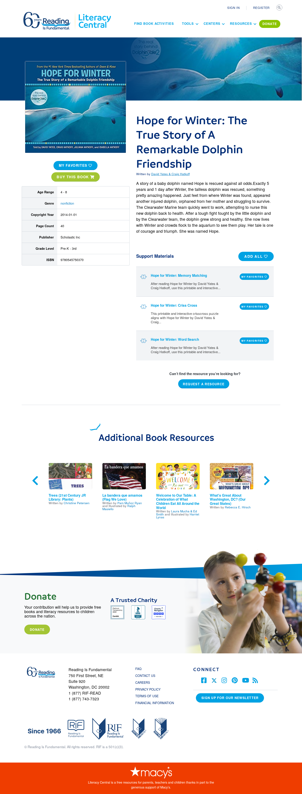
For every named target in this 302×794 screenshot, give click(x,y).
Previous (35, 481)
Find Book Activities (154, 23)
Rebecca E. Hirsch (238, 507)
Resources (241, 23)
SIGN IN (233, 7)
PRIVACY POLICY (148, 689)
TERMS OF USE (149, 696)
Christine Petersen (77, 503)
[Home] (50, 14)
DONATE (269, 23)
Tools (188, 23)
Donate (37, 629)
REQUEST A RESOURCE (203, 384)
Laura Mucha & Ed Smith (176, 512)
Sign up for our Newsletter (229, 697)
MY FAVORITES (74, 165)
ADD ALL (254, 256)
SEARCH (279, 8)
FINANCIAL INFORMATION (154, 703)
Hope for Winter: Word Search (175, 339)
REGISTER (261, 7)
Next (266, 481)
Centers (212, 23)
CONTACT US (146, 675)
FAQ (138, 668)
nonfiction (67, 203)
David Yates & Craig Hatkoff (170, 174)
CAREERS (142, 682)
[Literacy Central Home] (94, 14)
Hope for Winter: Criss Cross (174, 305)
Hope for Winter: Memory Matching (179, 275)
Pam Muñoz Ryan (129, 503)
